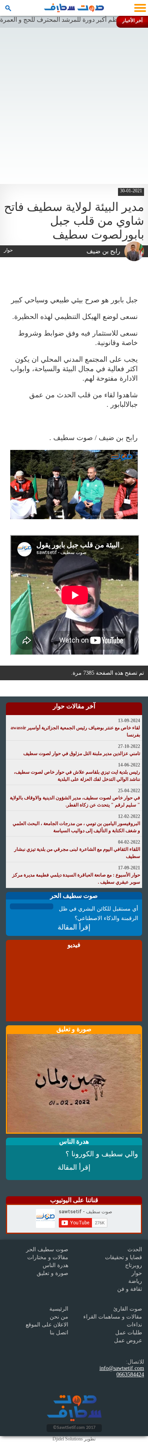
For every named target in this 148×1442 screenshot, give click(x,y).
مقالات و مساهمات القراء (112, 1317)
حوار (136, 1273)
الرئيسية (58, 1309)
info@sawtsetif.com (121, 1368)
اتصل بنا (59, 1333)
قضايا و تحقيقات (123, 1257)
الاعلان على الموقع (47, 1325)
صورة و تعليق (52, 1273)
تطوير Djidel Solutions (74, 1439)
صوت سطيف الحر (47, 1249)
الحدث (134, 1249)
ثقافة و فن (129, 1289)
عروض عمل (128, 1340)
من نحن (59, 1317)
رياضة (135, 1281)
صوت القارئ (127, 1309)
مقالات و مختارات (47, 1257)
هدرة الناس (55, 1265)
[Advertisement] (74, 106)
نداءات (134, 1325)
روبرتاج (133, 1265)
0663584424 (130, 1374)
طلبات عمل (128, 1333)
